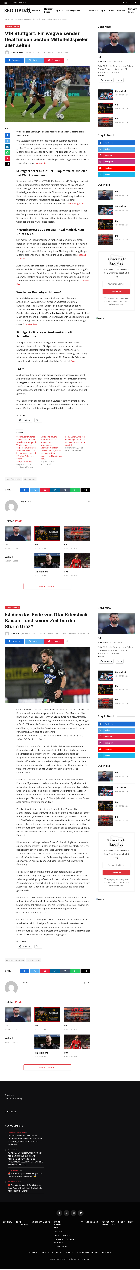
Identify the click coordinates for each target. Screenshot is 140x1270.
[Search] (135, 2)
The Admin (84, 1259)
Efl (65, 544)
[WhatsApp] (7, 152)
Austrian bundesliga (15, 960)
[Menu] (6, 3)
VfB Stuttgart (29, 479)
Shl (36, 544)
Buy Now (22, 3)
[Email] (7, 164)
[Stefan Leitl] (105, 94)
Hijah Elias (18, 52)
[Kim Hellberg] (47, 560)
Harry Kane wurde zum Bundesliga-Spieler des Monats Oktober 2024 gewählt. (75, 440)
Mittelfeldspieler (13, 479)
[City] (77, 560)
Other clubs (60, 1246)
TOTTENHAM (89, 10)
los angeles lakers (64, 1239)
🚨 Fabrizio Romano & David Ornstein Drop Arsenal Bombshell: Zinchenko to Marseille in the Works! (25, 1188)
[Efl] (77, 533)
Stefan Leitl (120, 91)
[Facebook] (7, 135)
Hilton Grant (13, 1170)
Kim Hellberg (41, 571)
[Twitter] (7, 141)
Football (121, 10)
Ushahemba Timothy (16, 1132)
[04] (18, 533)
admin (103, 61)
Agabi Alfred (13, 1182)
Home (37, 10)
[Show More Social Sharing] (67, 60)
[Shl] (47, 533)
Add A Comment (47, 586)
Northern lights (48, 10)
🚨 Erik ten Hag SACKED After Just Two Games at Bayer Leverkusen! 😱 (25, 1175)
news (112, 10)
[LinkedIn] (7, 146)
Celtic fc (58, 1231)
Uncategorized (73, 10)
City (66, 571)
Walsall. (9, 557)
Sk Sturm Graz (33, 960)
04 (6, 544)
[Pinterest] (7, 158)
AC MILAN (58, 1242)
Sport (58, 10)
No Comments (49, 52)
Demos (14, 3)
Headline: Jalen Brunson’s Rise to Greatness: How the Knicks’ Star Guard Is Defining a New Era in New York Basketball (25, 1140)
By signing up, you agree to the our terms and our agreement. (116, 301)
